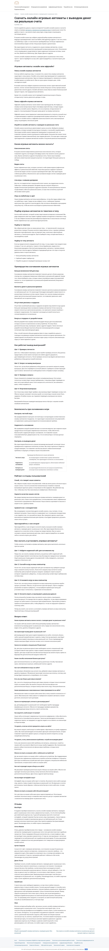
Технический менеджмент (21, 7)
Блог (15, 940)
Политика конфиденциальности (85, 940)
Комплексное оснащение (73, 945)
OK (86, 949)
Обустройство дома (46, 945)
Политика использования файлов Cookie (63, 940)
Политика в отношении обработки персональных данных (34, 940)
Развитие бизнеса (19, 9)
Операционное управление (39, 7)
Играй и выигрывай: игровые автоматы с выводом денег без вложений (33, 931)
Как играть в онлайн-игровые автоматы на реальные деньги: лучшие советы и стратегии (75, 931)
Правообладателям (19, 943)
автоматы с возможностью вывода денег (38, 30)
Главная (16, 14)
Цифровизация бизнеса (55, 7)
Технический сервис (59, 945)
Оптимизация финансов (81, 7)
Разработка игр (68, 7)
